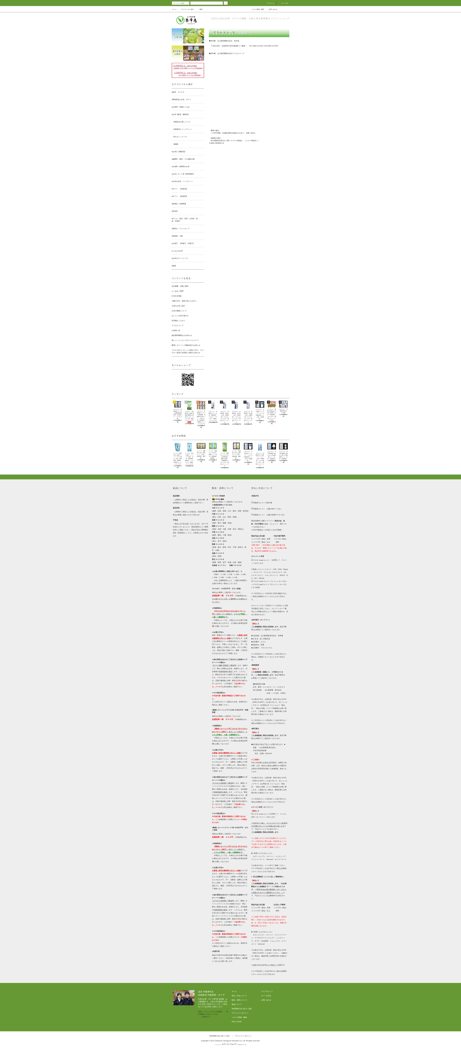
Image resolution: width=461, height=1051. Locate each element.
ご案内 (200, 9)
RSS (233, 1022)
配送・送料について (239, 1000)
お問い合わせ (273, 9)
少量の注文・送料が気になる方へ (184, 301)
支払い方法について (239, 996)
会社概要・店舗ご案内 (180, 286)
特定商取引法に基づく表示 (219, 1036)
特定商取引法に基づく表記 (242, 1009)
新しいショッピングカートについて (185, 340)
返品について (237, 1004)
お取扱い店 (176, 330)
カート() (284, 3)
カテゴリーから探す (187, 9)
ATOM (239, 1022)
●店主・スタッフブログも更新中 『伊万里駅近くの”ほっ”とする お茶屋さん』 (213, 1014)
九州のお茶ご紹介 (178, 306)
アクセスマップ (177, 325)
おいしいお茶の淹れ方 (180, 316)
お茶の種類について (179, 311)
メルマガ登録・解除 (257, 9)
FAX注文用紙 (177, 296)
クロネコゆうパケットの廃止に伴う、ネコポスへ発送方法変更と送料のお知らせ (188, 351)
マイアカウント (267, 991)
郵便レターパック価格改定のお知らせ (186, 345)
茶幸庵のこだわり (178, 321)
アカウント (271, 3)
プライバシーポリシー (240, 1013)
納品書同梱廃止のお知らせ (182, 335)
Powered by (218, 1044)
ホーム (174, 9)
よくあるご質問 (177, 291)
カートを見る (266, 996)
